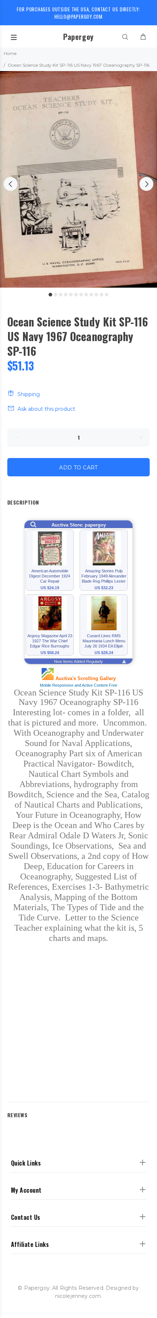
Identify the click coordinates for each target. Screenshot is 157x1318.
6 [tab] (76, 294)
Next (146, 184)
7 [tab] (81, 294)
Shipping (29, 394)
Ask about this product (46, 409)
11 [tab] (101, 294)
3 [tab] (60, 294)
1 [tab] (50, 294)
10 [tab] (96, 294)
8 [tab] (86, 294)
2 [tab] (55, 294)
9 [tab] (91, 294)
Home (10, 53)
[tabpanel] (78, 179)
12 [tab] (106, 294)
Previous (11, 184)
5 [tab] (71, 294)
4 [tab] (66, 294)
